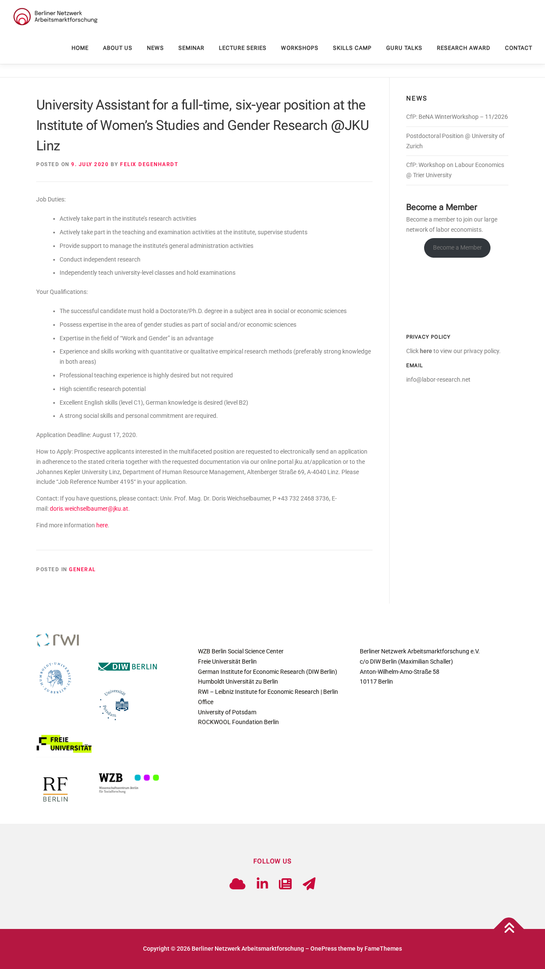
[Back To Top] (509, 929)
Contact (518, 48)
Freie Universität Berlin (227, 661)
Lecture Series (243, 48)
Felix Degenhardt (149, 164)
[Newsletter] (285, 884)
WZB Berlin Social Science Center (241, 651)
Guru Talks (404, 48)
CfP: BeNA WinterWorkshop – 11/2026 (457, 116)
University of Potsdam (227, 712)
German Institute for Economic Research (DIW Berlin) (267, 671)
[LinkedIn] (262, 884)
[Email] (309, 884)
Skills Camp (352, 48)
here (102, 525)
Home (80, 48)
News (155, 48)
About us (117, 48)
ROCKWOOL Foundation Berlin (238, 722)
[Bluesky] (237, 884)
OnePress (323, 948)
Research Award (463, 48)
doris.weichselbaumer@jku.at (89, 508)
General (82, 569)
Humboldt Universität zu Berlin (238, 681)
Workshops (299, 48)
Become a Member (457, 247)
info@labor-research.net (438, 379)
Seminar (191, 48)
